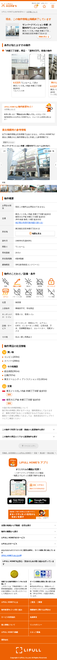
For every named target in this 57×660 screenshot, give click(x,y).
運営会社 (4, 640)
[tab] (3, 188)
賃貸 (35, 453)
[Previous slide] (1, 164)
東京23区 (50, 453)
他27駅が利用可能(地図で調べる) (29, 223)
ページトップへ (29, 446)
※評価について (32, 12)
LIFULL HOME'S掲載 (9, 632)
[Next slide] (55, 164)
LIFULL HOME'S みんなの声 (11, 555)
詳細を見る (43, 37)
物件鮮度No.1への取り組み (11, 610)
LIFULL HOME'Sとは (9, 602)
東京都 (42, 453)
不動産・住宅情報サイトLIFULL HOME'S (16, 453)
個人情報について (8, 625)
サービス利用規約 (8, 617)
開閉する (53, 525)
